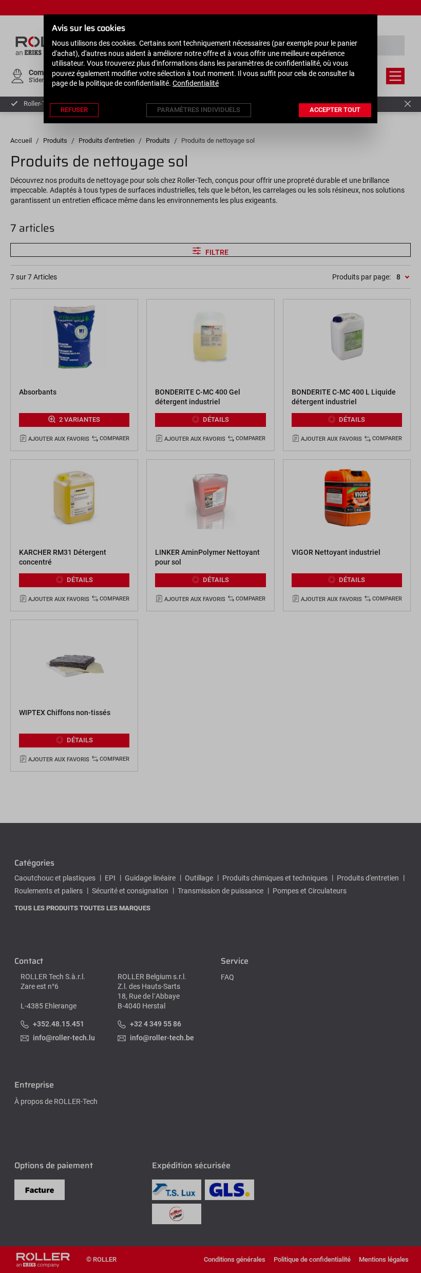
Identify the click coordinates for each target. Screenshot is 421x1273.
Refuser (74, 110)
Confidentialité (196, 83)
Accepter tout (335, 110)
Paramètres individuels (198, 110)
